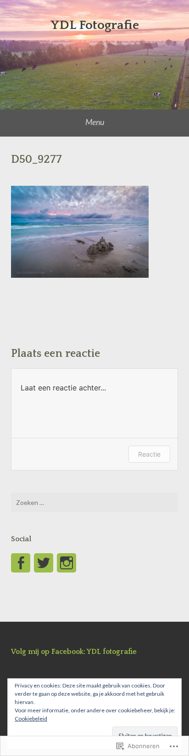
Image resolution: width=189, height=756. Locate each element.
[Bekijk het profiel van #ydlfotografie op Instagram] (66, 563)
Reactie (149, 454)
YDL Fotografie (94, 25)
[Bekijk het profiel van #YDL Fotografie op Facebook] (20, 563)
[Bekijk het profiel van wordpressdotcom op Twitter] (43, 563)
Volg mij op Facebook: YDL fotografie (74, 651)
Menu (94, 122)
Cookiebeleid (31, 718)
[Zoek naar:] (94, 502)
